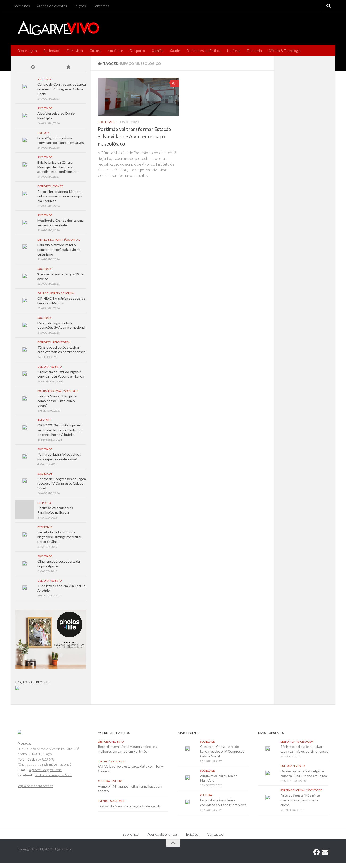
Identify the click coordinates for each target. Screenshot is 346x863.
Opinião (158, 50)
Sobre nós (22, 6)
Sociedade (52, 50)
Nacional (233, 50)
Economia (254, 50)
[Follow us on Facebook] (316, 852)
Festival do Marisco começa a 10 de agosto (129, 806)
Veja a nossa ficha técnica (35, 786)
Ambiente (115, 50)
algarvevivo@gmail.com (45, 770)
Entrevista (75, 50)
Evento (58, 186)
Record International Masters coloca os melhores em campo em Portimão (59, 196)
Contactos (101, 6)
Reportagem (27, 50)
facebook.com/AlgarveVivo (53, 775)
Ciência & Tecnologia (284, 50)
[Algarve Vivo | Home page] (58, 28)
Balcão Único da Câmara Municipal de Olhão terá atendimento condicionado (57, 166)
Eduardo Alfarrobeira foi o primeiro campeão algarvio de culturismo (58, 249)
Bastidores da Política (204, 50)
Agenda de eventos (51, 6)
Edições (80, 6)
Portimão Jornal (67, 239)
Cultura (95, 50)
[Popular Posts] (68, 67)
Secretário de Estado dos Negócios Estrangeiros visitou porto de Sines (59, 536)
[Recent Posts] (33, 67)
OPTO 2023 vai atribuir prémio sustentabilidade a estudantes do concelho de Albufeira (60, 429)
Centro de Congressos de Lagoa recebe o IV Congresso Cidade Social (61, 88)
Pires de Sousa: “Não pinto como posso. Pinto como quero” (57, 400)
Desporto (137, 50)
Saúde (175, 50)
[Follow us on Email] (325, 852)
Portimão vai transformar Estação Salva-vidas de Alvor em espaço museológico (134, 136)
